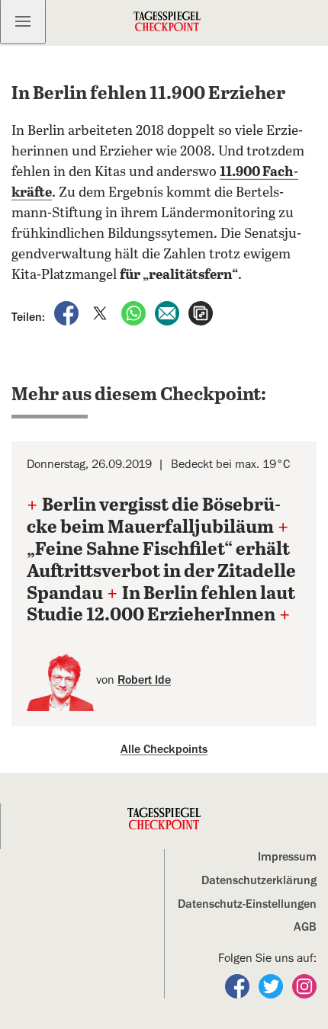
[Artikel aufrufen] (200, 312)
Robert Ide (144, 680)
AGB (305, 927)
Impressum (287, 857)
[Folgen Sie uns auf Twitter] (272, 985)
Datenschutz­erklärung (259, 880)
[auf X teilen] (101, 312)
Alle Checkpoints (164, 749)
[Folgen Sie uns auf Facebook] (238, 985)
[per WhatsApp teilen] (135, 312)
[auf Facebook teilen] (68, 312)
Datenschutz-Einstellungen (247, 904)
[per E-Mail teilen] (168, 312)
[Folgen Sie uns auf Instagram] (304, 985)
